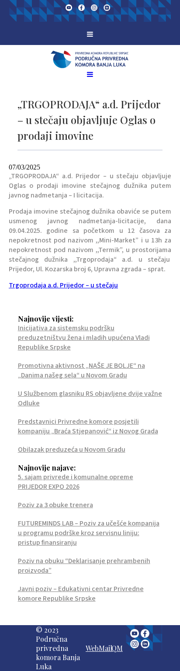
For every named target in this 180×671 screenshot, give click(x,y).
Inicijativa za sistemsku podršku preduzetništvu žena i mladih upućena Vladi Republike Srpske (84, 337)
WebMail (99, 648)
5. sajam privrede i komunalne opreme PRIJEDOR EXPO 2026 (75, 481)
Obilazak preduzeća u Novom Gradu (71, 449)
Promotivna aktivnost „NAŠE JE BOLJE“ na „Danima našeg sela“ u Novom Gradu (81, 370)
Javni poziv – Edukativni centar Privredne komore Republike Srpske (81, 593)
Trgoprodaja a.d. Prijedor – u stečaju (63, 285)
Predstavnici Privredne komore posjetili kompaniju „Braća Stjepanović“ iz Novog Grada (88, 426)
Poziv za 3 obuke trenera (55, 505)
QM (117, 648)
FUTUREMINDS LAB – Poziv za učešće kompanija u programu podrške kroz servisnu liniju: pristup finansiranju (88, 533)
